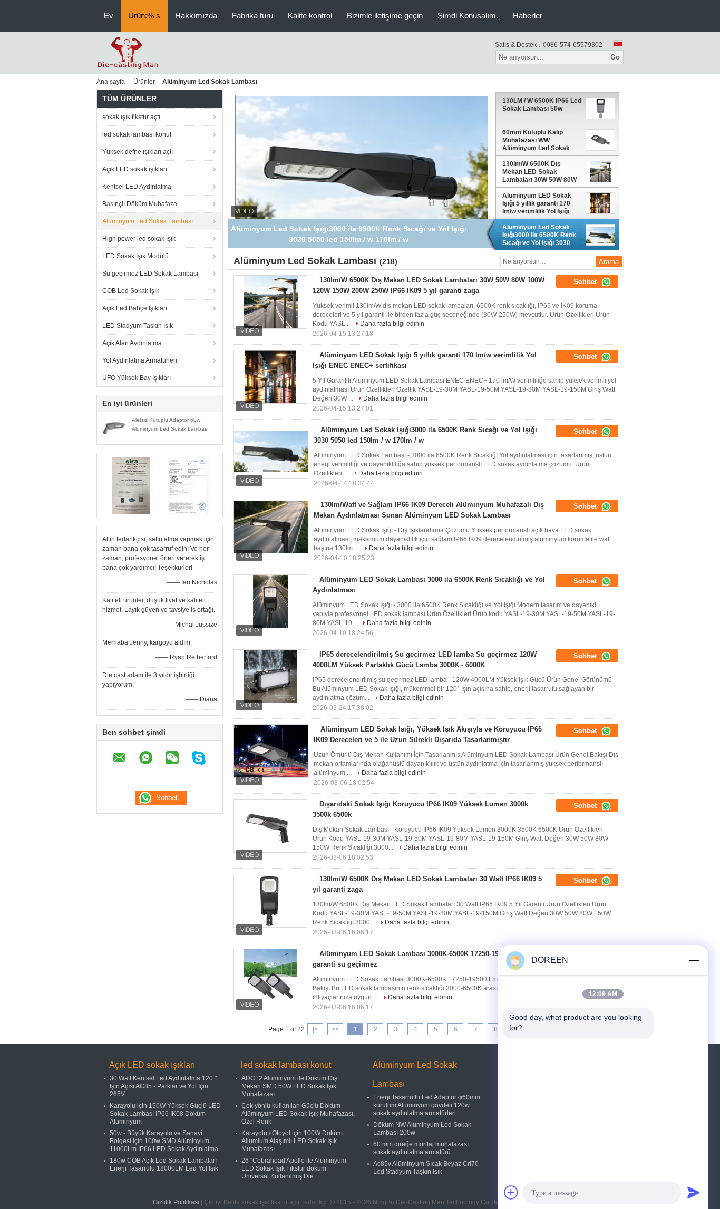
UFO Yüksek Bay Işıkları (136, 378)
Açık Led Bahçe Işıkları (134, 308)
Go (615, 57)
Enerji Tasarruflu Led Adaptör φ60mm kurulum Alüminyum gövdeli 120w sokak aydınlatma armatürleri (426, 1105)
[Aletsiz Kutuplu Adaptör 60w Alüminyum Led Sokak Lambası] (114, 427)
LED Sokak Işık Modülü (135, 256)
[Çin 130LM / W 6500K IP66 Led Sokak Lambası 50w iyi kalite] (362, 166)
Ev (108, 15)
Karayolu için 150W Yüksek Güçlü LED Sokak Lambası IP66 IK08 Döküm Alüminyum (165, 1113)
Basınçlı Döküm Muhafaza (139, 204)
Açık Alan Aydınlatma (132, 343)
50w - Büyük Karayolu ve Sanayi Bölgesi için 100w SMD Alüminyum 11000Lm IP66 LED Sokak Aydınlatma (164, 1141)
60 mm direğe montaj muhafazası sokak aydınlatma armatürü (421, 1148)
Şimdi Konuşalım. (467, 15)
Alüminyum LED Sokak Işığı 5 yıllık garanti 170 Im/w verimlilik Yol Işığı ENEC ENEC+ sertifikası (538, 202)
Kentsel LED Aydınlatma (136, 186)
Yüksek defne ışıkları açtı (137, 151)
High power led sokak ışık (139, 238)
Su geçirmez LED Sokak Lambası (150, 273)
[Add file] (511, 1192)
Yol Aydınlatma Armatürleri (139, 360)
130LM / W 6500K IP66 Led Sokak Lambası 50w (541, 104)
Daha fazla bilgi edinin (392, 323)
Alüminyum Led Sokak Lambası (147, 221)
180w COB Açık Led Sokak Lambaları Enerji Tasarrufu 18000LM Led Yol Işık (164, 1164)
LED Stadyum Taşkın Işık (137, 325)
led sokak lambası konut (136, 134)
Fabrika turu (252, 15)
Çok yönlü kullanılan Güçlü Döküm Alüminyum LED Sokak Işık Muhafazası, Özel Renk (298, 1113)
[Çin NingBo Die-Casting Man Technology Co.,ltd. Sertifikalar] (131, 485)
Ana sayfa (110, 81)
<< (335, 1029)
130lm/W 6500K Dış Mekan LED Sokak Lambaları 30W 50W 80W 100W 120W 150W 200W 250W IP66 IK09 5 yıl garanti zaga (539, 171)
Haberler (527, 15)
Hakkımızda (196, 15)
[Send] (693, 1192)
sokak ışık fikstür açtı (131, 117)
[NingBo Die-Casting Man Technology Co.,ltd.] (127, 52)
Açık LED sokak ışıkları (134, 169)
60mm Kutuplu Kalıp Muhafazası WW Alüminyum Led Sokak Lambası (536, 139)
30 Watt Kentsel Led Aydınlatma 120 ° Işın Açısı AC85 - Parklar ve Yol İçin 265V (163, 1086)
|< (315, 1029)
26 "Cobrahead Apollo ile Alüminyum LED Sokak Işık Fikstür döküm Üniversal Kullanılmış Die (293, 1168)
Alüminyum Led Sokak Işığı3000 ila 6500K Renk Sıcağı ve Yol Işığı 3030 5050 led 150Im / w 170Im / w (541, 234)
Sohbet (586, 282)
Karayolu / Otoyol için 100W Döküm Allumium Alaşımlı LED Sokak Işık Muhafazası (292, 1141)
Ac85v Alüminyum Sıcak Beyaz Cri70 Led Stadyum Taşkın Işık (426, 1167)
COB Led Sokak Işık (130, 291)
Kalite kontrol (310, 15)
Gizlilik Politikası (176, 1202)
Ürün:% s (144, 15)
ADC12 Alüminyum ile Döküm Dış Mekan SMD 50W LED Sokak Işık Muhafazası (289, 1086)
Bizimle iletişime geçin (385, 15)
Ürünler (144, 81)
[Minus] (693, 960)
